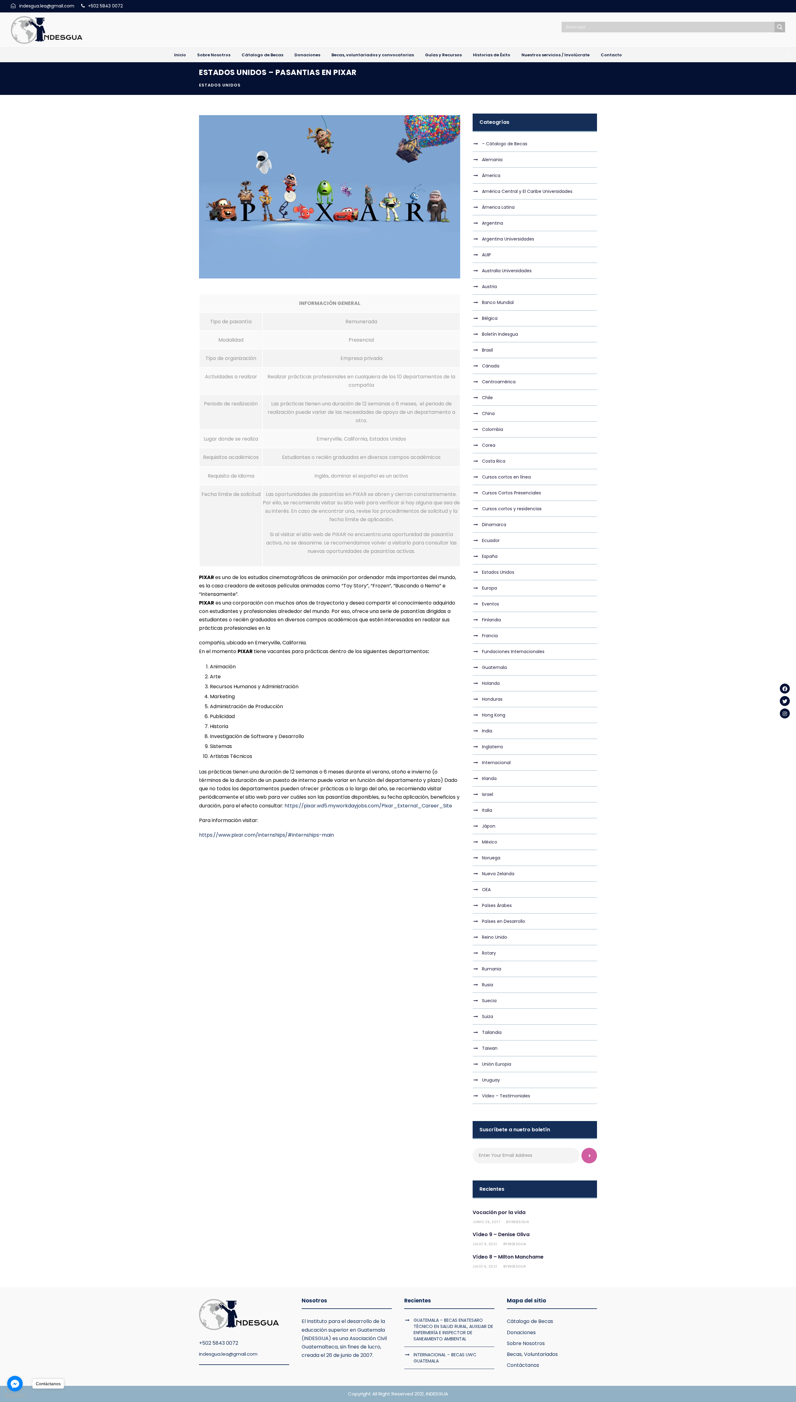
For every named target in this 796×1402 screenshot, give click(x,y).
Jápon (488, 826)
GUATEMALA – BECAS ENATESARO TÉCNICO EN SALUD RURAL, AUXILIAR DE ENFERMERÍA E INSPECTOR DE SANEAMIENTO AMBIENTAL (453, 1329)
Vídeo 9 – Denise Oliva (501, 1234)
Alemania (492, 160)
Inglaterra (492, 747)
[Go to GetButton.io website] (15, 1396)
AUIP (486, 255)
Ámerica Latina (498, 207)
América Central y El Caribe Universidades (527, 191)
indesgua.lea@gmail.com (228, 1354)
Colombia (492, 429)
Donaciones (307, 55)
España (489, 556)
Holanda (491, 683)
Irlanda (489, 778)
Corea (488, 445)
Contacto (611, 55)
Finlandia (491, 620)
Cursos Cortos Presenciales (511, 493)
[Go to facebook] (15, 1383)
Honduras (492, 699)
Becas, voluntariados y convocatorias (372, 55)
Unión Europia (496, 1064)
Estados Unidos (220, 85)
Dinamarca (494, 524)
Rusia (487, 985)
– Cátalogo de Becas (504, 144)
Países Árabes (497, 905)
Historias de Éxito (491, 55)
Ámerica (491, 175)
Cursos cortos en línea (506, 477)
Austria (489, 286)
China (488, 413)
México (489, 842)
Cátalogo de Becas (262, 55)
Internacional (496, 762)
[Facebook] (785, 689)
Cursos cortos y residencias (512, 509)
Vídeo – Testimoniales (506, 1096)
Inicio (180, 55)
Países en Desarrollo (503, 921)
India (487, 731)
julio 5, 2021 (485, 1266)
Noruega (491, 858)
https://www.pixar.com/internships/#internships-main (266, 835)
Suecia (489, 1001)
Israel (487, 794)
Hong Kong (493, 715)
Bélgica (489, 318)
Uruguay (491, 1080)
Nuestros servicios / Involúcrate (555, 55)
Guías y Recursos (443, 55)
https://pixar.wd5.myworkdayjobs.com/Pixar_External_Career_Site (368, 805)
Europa (489, 588)
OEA (486, 889)
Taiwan (489, 1048)
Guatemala (494, 667)
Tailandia (492, 1032)
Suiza (487, 1016)
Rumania (491, 969)
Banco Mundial (498, 302)
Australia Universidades (507, 271)
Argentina (492, 223)
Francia (490, 636)
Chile (487, 398)
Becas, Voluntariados (532, 1354)
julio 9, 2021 (485, 1243)
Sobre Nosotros (213, 55)
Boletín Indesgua (500, 334)
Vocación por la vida (499, 1212)
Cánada (490, 366)
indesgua (520, 1221)
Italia (487, 810)
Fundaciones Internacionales (513, 651)
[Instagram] (785, 713)
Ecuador (491, 540)
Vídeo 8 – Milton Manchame (508, 1256)
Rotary (489, 953)
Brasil (487, 350)
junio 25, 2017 (486, 1221)
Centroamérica (499, 382)
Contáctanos (523, 1365)
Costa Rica (493, 461)
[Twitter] (785, 701)
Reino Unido (494, 937)
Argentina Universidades (508, 239)
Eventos (490, 604)
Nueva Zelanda (498, 874)
